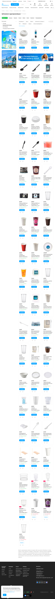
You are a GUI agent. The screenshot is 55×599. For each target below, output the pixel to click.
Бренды (3, 573)
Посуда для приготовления (8, 28)
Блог (10, 576)
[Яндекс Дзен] (42, 582)
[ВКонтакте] (37, 582)
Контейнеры (5, 26)
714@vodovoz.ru (39, 573)
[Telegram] (40, 582)
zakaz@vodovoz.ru (39, 571)
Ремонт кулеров (19, 572)
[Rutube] (44, 582)
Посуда (4, 23)
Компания (11, 566)
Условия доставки (26, 568)
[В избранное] (20, 50)
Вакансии (10, 571)
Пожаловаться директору (26, 576)
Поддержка (25, 571)
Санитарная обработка (18, 575)
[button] (20, 57)
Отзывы (10, 573)
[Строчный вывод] (51, 21)
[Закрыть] (22, 587)
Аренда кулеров (19, 568)
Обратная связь (26, 573)
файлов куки (12, 591)
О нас (10, 568)
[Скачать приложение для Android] (27, 595)
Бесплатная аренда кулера (18, 571)
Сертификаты (11, 575)
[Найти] (30, 4)
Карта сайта (4, 574)
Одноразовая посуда (7, 25)
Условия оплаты (26, 570)
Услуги (17, 566)
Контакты (10, 570)
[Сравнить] (23, 50)
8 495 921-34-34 (41, 1)
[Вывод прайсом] (52, 21)
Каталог (3, 569)
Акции (3, 571)
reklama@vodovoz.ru (40, 575)
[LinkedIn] (47, 582)
